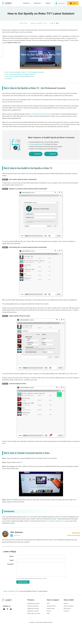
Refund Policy (67, 608)
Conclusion (8, 78)
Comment (10, 564)
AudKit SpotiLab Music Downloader (41, 114)
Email (12, 560)
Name (12, 556)
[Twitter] (52, 23)
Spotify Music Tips (13, 591)
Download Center (51, 606)
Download (61, 3)
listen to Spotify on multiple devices (55, 521)
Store (74, 3)
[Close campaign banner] (80, 640)
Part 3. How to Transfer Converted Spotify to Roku (19, 76)
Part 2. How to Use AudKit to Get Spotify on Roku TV (20, 74)
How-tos (49, 611)
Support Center (51, 608)
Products (26, 3)
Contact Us (66, 611)
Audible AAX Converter (33, 608)
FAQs (48, 613)
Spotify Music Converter (33, 603)
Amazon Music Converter (33, 613)
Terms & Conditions (69, 606)
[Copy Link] (54, 23)
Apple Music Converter (33, 611)
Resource (37, 3)
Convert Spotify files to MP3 (37, 144)
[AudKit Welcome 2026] (17, 3)
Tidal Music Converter (32, 606)
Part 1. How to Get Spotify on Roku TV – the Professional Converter (24, 72)
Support (48, 3)
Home (5, 591)
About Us (66, 603)
